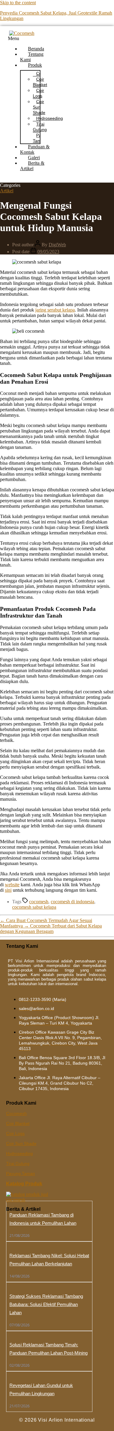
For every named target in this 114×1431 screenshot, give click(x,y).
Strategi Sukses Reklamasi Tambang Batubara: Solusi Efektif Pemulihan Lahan (46, 1304)
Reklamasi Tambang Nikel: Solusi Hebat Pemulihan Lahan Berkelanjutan (49, 1259)
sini (8, 890)
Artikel (6, 190)
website (12, 884)
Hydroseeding (49, 118)
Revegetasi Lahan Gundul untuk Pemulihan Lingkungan (41, 1389)
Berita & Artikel (32, 165)
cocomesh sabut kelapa (34, 907)
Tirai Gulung (40, 127)
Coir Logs (38, 93)
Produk (35, 65)
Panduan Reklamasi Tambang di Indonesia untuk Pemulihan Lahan (42, 1219)
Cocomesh (16, 1113)
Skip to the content (18, 2)
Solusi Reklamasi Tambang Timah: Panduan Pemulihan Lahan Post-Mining (48, 1348)
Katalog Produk (24, 1183)
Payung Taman (20, 1173)
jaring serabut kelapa (55, 309)
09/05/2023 (48, 251)
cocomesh (38, 901)
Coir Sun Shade (39, 107)
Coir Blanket (40, 82)
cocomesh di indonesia (72, 901)
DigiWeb (57, 244)
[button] (29, 38)
